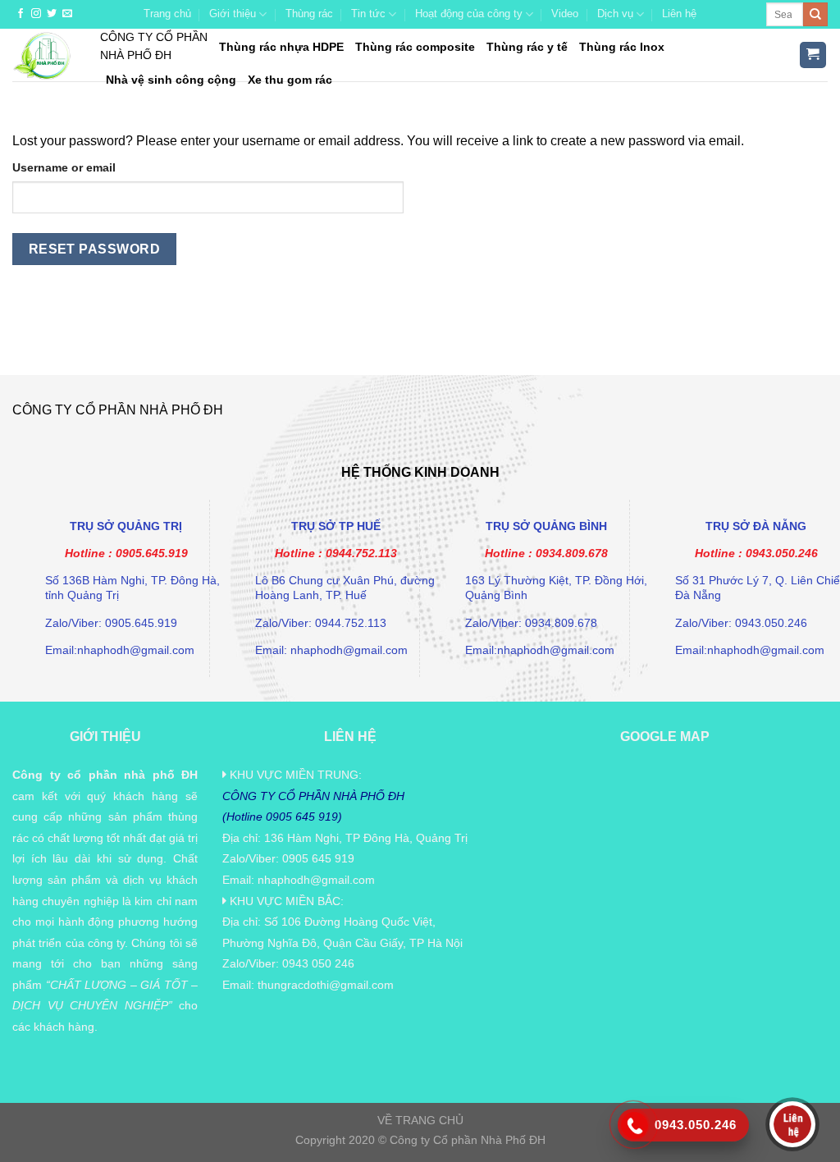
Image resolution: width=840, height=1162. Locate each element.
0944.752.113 (361, 553)
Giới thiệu (232, 13)
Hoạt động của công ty (469, 13)
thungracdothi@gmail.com (326, 984)
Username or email (64, 167)
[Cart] (813, 55)
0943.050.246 (782, 553)
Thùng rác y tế (527, 46)
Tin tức (368, 13)
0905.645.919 (152, 553)
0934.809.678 (572, 553)
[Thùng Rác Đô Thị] (43, 55)
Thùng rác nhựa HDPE (281, 46)
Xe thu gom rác (290, 79)
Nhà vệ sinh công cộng (171, 79)
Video (564, 13)
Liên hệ (679, 13)
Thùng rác (309, 13)
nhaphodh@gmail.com (316, 879)
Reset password (95, 249)
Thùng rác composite (415, 46)
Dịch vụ (615, 13)
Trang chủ (167, 13)
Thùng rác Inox (621, 46)
